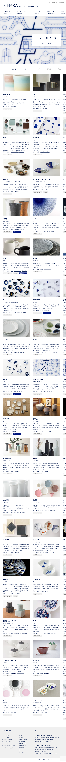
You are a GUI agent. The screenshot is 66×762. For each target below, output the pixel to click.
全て (26, 69)
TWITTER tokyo (23, 748)
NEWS (48, 2)
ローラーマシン (23, 229)
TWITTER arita (22, 745)
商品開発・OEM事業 (7, 739)
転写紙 (49, 69)
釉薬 (12, 106)
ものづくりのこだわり (7, 748)
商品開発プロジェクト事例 (8, 745)
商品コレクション (51, 12)
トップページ (5, 735)
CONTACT (54, 2)
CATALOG (21, 752)
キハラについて (7, 12)
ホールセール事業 (6, 741)
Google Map (49, 735)
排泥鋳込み (16, 229)
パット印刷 (37, 69)
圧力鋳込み (16, 106)
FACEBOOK (62, 2)
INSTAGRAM (22, 743)
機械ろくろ (21, 152)
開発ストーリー (17, 231)
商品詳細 (45, 192)
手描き (59, 69)
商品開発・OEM (22, 12)
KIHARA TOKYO (39, 745)
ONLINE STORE (7, 109)
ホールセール (37, 12)
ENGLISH (21, 750)
